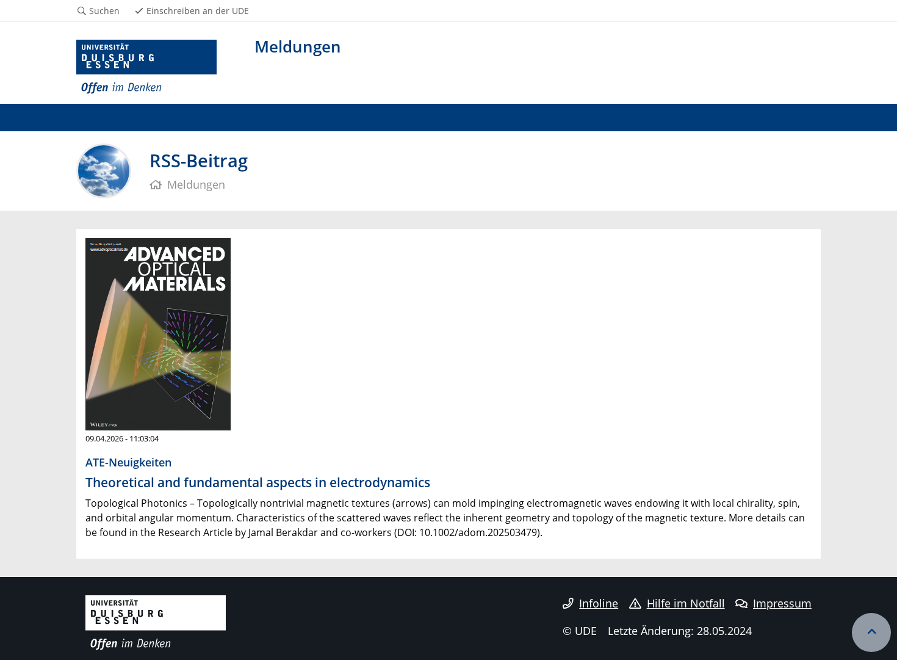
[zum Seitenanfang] (871, 632)
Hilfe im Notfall (686, 603)
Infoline (598, 603)
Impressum (782, 603)
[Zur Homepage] (146, 67)
